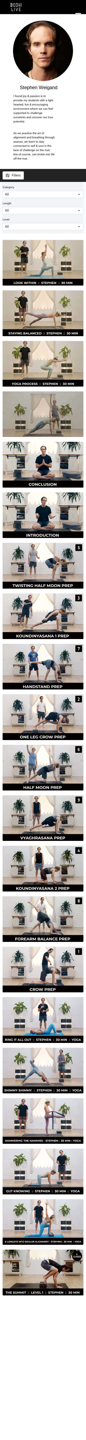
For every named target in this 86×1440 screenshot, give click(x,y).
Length (7, 203)
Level (6, 219)
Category (8, 187)
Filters (16, 175)
